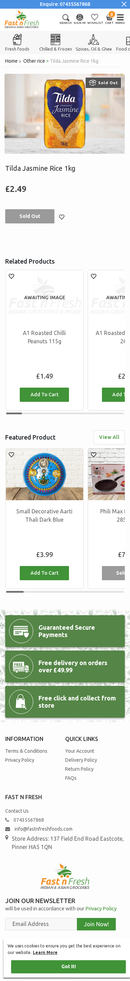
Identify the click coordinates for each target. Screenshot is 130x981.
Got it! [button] (68, 966)
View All (109, 437)
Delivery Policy (81, 760)
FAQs (71, 778)
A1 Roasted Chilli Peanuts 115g (44, 337)
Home (11, 61)
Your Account (79, 751)
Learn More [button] (45, 952)
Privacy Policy (19, 760)
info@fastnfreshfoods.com (43, 829)
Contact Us (17, 811)
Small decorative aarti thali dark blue (44, 515)
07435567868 (29, 820)
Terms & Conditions (26, 751)
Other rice (34, 61)
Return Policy (79, 769)
